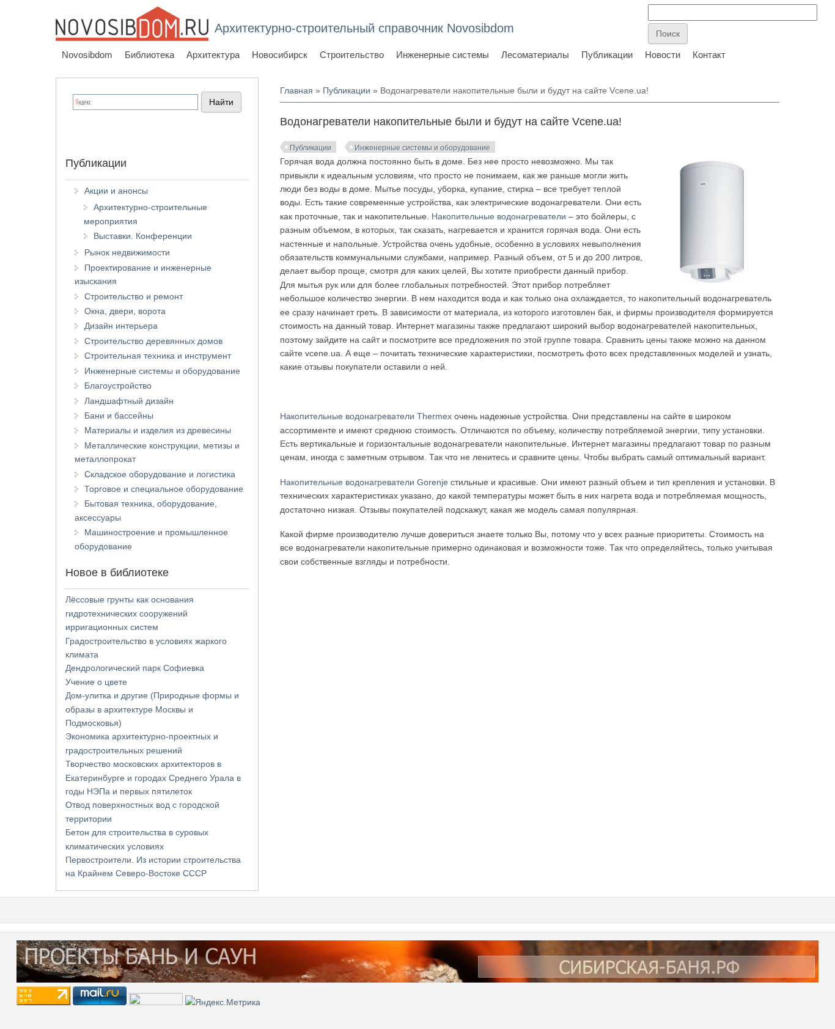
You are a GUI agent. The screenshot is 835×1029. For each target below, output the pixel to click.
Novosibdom (87, 54)
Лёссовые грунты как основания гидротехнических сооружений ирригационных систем (129, 613)
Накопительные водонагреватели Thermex (366, 416)
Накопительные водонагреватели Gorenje (364, 482)
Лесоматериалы (535, 54)
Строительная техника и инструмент (157, 356)
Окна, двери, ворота (125, 311)
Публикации (607, 54)
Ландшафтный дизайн (129, 401)
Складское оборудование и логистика (159, 474)
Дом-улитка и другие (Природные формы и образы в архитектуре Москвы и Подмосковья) (152, 709)
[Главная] (132, 23)
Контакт (709, 54)
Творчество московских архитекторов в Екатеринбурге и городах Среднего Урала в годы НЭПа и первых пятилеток (153, 777)
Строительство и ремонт (133, 296)
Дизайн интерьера (121, 326)
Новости (662, 54)
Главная (296, 90)
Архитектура (213, 54)
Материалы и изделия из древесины (157, 430)
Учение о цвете (96, 682)
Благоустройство (118, 385)
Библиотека (149, 54)
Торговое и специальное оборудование (163, 489)
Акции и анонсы (116, 191)
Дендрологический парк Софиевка (134, 668)
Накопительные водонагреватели (499, 216)
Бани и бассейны (118, 415)
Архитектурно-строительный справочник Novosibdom (364, 28)
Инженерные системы (442, 54)
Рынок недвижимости (127, 252)
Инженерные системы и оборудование (422, 148)
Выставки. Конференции (143, 236)
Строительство (352, 54)
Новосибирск (279, 54)
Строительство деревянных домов (153, 341)
